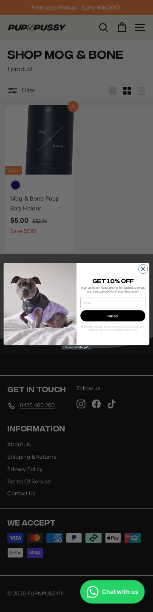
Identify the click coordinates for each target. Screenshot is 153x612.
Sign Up (113, 315)
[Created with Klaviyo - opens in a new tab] (76, 347)
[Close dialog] (143, 268)
